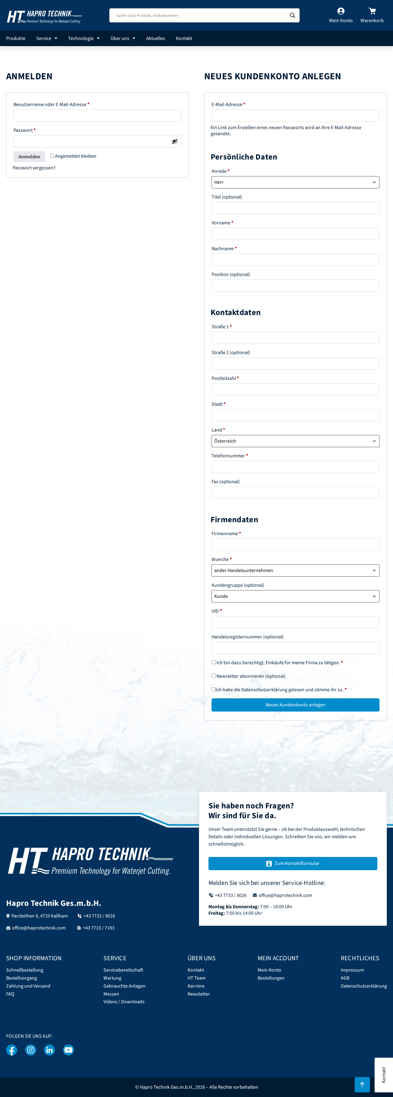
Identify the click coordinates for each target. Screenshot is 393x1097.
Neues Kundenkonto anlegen (295, 704)
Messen (111, 994)
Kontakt (184, 38)
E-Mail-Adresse (241, 104)
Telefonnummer (230, 455)
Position (231, 274)
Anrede (221, 171)
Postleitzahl (225, 378)
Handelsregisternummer (248, 636)
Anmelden (29, 156)
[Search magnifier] (292, 15)
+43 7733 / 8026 (99, 916)
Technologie (81, 38)
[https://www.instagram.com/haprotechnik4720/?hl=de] (30, 1050)
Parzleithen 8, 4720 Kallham (39, 916)
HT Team (197, 978)
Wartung (112, 978)
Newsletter (199, 994)
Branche (222, 559)
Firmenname (226, 533)
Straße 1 (222, 326)
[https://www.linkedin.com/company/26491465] (49, 1050)
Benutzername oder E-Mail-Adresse (64, 104)
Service (43, 38)
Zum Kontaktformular (297, 863)
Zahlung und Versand (28, 986)
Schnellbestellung (24, 970)
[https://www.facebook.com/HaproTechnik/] (12, 1050)
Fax (226, 481)
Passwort (37, 130)
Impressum (352, 970)
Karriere (196, 986)
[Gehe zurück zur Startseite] (44, 15)
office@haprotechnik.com (39, 928)
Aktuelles (155, 38)
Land (218, 430)
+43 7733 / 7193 (99, 928)
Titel (227, 197)
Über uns (120, 38)
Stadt (219, 404)
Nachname (224, 248)
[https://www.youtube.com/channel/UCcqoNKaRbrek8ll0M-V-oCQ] (68, 1050)
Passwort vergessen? (34, 167)
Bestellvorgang (21, 978)
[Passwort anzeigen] (174, 141)
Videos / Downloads (124, 1002)
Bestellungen (271, 978)
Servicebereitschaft (123, 970)
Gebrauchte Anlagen (124, 986)
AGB (345, 978)
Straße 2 (231, 352)
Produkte (15, 38)
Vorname (222, 222)
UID (217, 611)
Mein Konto (269, 970)
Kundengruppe (238, 585)
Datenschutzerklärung (264, 689)
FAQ (10, 994)
